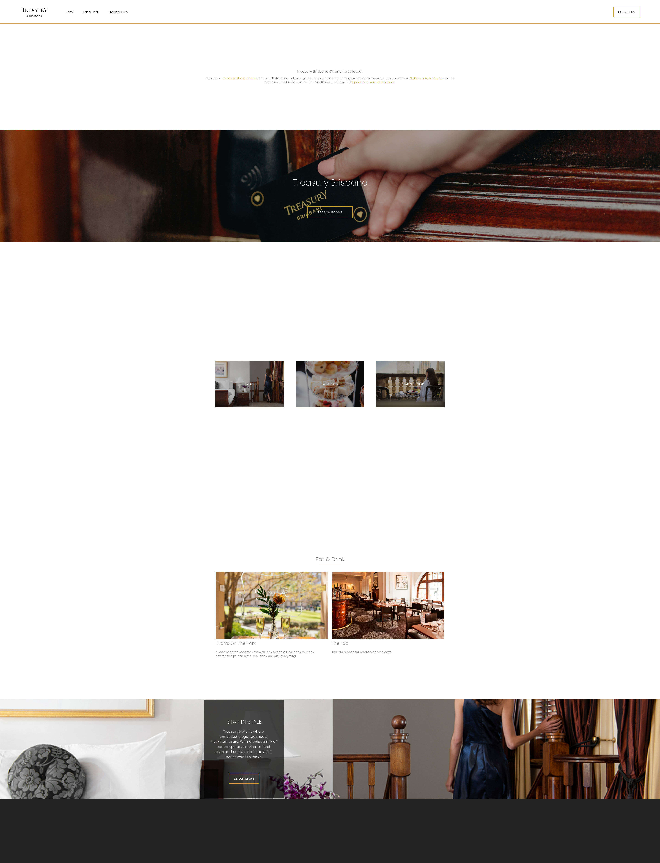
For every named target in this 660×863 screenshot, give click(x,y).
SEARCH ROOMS (330, 212)
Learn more (244, 778)
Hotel (69, 12)
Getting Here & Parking (426, 78)
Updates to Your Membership (373, 82)
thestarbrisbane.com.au (240, 78)
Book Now (626, 12)
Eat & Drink (91, 12)
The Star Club (118, 12)
